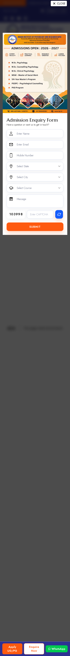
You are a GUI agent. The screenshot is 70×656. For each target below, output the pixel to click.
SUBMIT (35, 227)
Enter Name (23, 134)
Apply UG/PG (12, 649)
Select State (23, 166)
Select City (22, 177)
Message (21, 199)
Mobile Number (25, 155)
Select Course (24, 188)
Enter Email (23, 144)
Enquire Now (34, 649)
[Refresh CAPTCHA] (59, 214)
